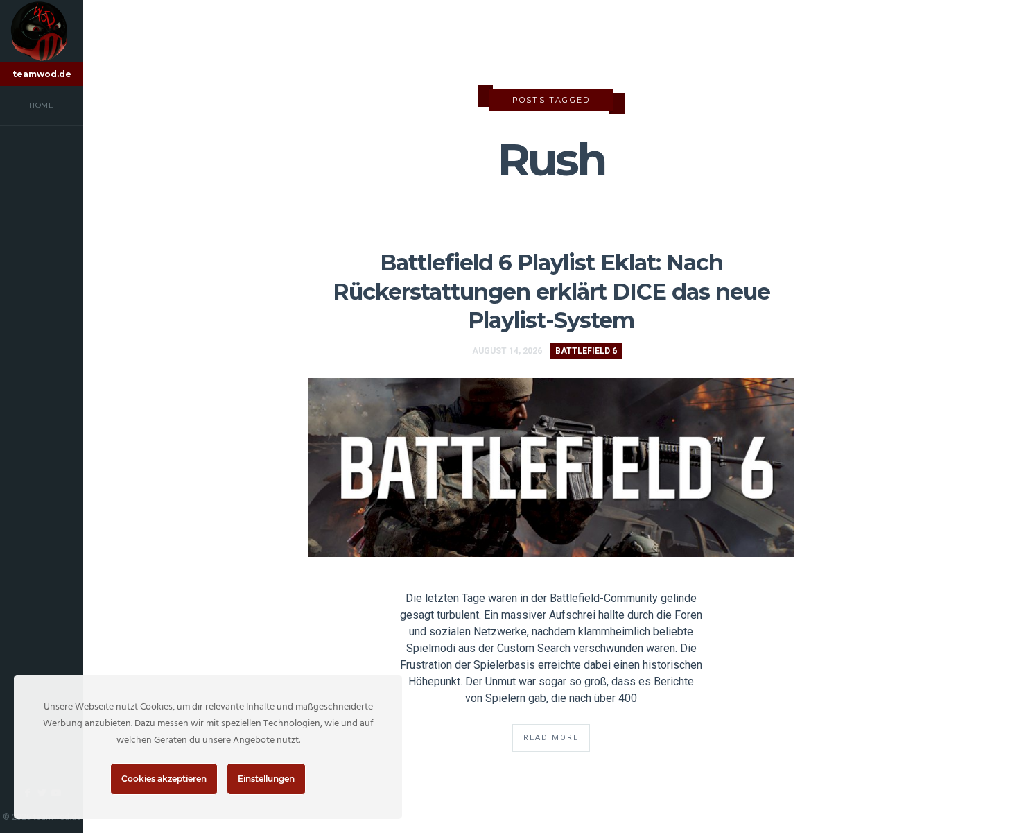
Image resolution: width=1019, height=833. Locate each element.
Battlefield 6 (586, 351)
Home (41, 105)
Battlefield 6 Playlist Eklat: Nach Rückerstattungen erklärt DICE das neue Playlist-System (551, 291)
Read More (551, 737)
